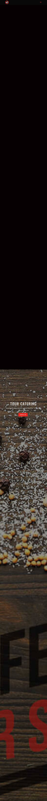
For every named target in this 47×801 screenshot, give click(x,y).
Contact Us (23, 414)
